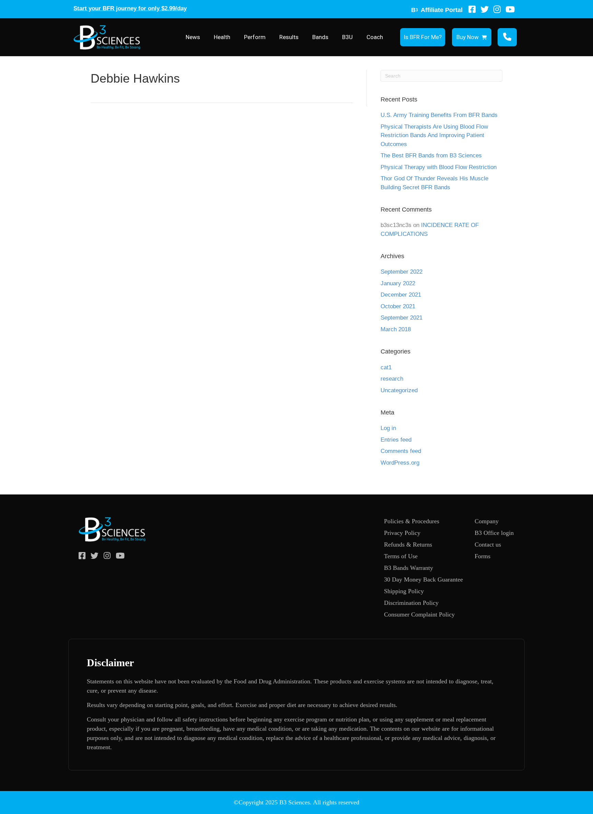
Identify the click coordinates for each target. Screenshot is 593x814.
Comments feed (401, 451)
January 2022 (398, 283)
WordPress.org (400, 462)
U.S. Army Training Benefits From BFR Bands (439, 115)
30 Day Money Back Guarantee (423, 579)
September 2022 (401, 271)
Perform (255, 37)
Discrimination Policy (411, 602)
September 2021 (401, 317)
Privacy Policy (402, 532)
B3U (347, 37)
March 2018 (396, 329)
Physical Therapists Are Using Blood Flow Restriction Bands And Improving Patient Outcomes (434, 135)
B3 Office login (494, 532)
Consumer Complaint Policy (419, 614)
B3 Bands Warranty (408, 567)
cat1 (386, 367)
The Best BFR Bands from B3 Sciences (431, 155)
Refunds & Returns (408, 544)
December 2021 (401, 294)
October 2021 (398, 306)
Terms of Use (401, 556)
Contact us (488, 544)
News (193, 37)
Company (487, 521)
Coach (375, 37)
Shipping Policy (404, 591)
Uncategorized (399, 390)
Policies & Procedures (411, 521)
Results (289, 37)
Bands (320, 37)
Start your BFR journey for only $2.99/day (130, 8)
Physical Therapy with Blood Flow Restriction (439, 167)
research (392, 378)
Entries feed (396, 439)
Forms (482, 556)
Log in (388, 428)
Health (222, 37)
